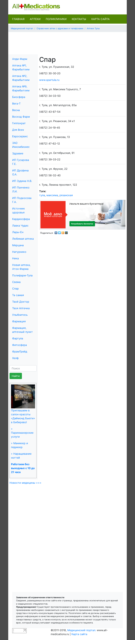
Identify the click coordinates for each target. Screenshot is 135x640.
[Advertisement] (71, 42)
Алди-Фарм (19, 59)
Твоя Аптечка (21, 308)
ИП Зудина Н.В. (22, 181)
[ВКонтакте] (56, 232)
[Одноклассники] (63, 232)
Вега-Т (16, 103)
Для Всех (18, 129)
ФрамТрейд (19, 351)
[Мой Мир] (66, 232)
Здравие (17, 153)
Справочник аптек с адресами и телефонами (60, 28)
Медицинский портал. (81, 630)
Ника (15, 258)
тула (42, 195)
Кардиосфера (21, 219)
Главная (18, 19)
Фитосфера (19, 345)
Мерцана (18, 245)
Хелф (15, 358)
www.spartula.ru (49, 80)
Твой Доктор (20, 301)
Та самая (18, 295)
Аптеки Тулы (93, 28)
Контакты (79, 19)
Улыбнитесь (20, 314)
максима (52, 195)
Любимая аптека (23, 238)
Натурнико (19, 251)
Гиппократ (19, 123)
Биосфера (18, 97)
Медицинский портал (22, 28)
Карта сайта (100, 19)
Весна (16, 110)
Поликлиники (56, 19)
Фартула (17, 338)
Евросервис (20, 136)
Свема (16, 282)
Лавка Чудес (20, 225)
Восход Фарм (21, 116)
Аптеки (35, 19)
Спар (15, 288)
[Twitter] (59, 232)
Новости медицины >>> (25, 482)
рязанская (66, 195)
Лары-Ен (17, 232)
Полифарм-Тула (22, 275)
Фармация (19, 321)
